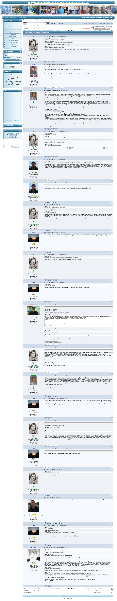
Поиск (108, 23)
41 (66, 36)
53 (66, 375)
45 (66, 159)
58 (66, 497)
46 (66, 182)
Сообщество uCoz (13, 135)
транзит (33, 232)
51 (66, 304)
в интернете (61, 23)
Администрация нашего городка (34, 30)
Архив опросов (15, 85)
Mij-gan (33, 64)
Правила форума (102, 23)
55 (66, 420)
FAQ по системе (13, 136)
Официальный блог (13, 134)
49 (66, 254)
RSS (37, 19)
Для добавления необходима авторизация (12, 121)
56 (66, 448)
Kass (33, 159)
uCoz (71, 598)
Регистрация (13, 17)
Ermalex (33, 497)
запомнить (8, 57)
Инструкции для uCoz (13, 137)
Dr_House (33, 547)
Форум (24, 30)
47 (66, 204)
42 (66, 64)
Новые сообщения (87, 23)
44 (66, 131)
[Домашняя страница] (55, 62)
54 (66, 398)
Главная (6, 17)
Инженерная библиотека (13, 133)
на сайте (54, 23)
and (33, 36)
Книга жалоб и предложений (48, 30)
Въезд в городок (22, 17)
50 (66, 282)
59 (66, 525)
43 (66, 90)
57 (66, 469)
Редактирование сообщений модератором (64, 30)
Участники (94, 23)
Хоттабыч (33, 90)
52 (66, 347)
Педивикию (71, 557)
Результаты (8, 85)
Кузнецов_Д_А (33, 304)
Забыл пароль (9, 59)
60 (66, 547)
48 (66, 232)
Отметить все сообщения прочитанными (102, 26)
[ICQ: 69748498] (61, 523)
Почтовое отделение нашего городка (85, 19)
